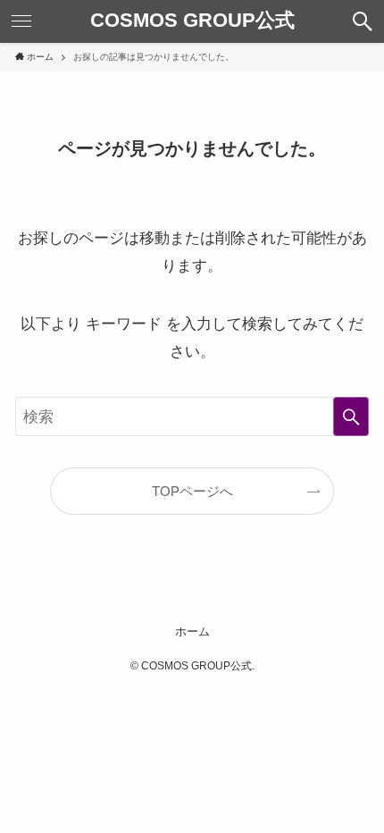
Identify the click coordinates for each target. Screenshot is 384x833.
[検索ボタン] (362, 21)
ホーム (192, 631)
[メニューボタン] (21, 21)
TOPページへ (192, 491)
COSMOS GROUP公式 (192, 21)
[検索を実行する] (351, 416)
